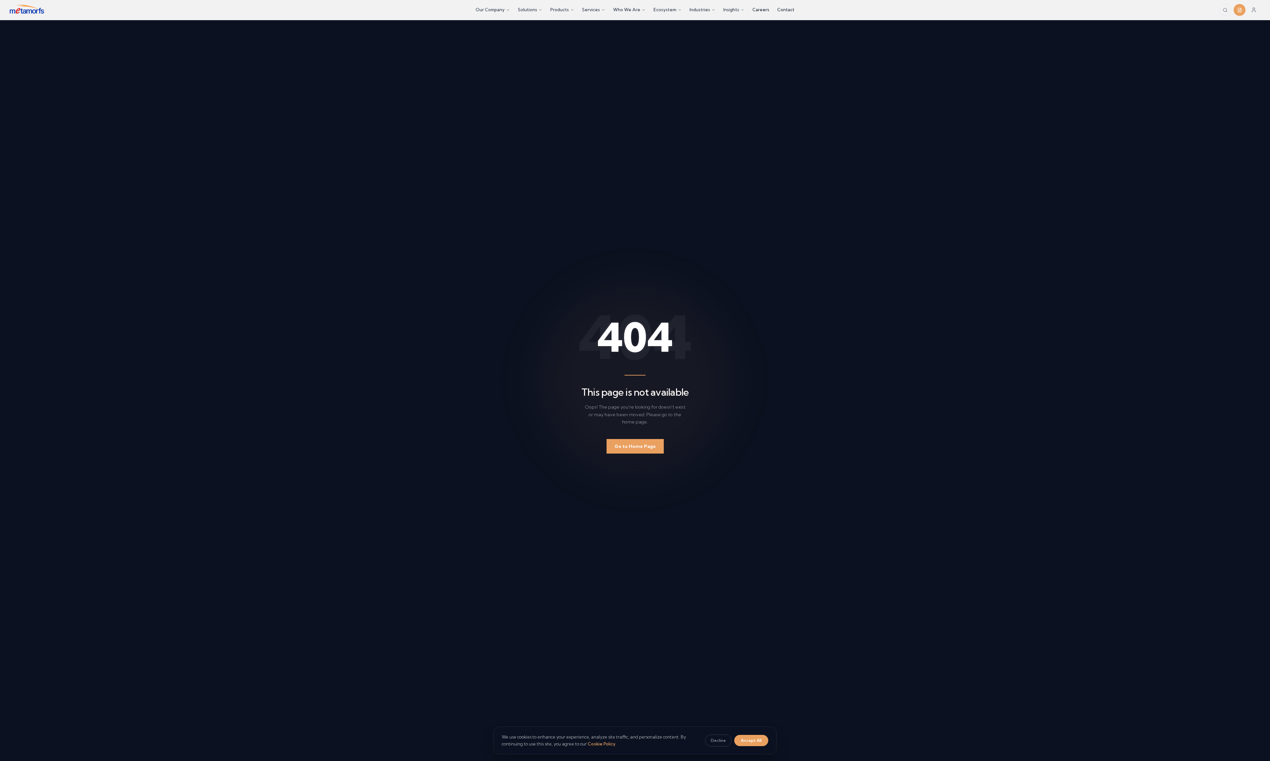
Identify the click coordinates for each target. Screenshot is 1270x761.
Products (559, 9)
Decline (718, 740)
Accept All (751, 740)
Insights (731, 9)
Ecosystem (665, 9)
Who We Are (626, 9)
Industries (700, 9)
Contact (785, 9)
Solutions (527, 9)
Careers (760, 9)
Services (591, 9)
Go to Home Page (635, 446)
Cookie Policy (601, 743)
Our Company (490, 9)
